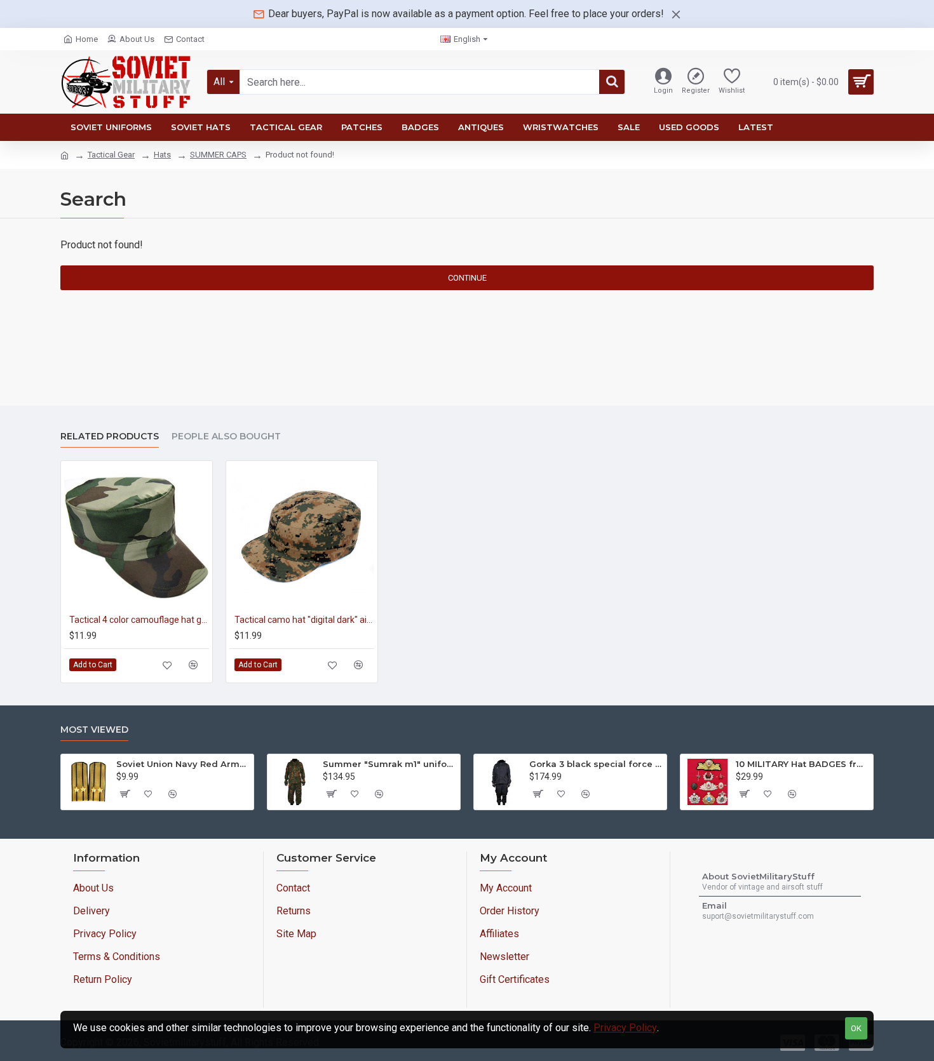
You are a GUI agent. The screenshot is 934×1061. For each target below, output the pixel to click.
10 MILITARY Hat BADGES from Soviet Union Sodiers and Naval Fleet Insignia (802, 764)
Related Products (109, 436)
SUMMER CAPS (218, 154)
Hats (162, 154)
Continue (467, 278)
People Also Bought (226, 436)
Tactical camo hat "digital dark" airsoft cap (304, 620)
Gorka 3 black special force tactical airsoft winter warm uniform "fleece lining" (595, 764)
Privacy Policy (625, 1028)
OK (856, 1028)
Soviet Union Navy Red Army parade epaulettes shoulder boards (182, 764)
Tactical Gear (111, 154)
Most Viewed (94, 729)
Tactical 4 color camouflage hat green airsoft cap (139, 620)
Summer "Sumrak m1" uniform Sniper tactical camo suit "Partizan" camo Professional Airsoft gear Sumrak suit (389, 764)
